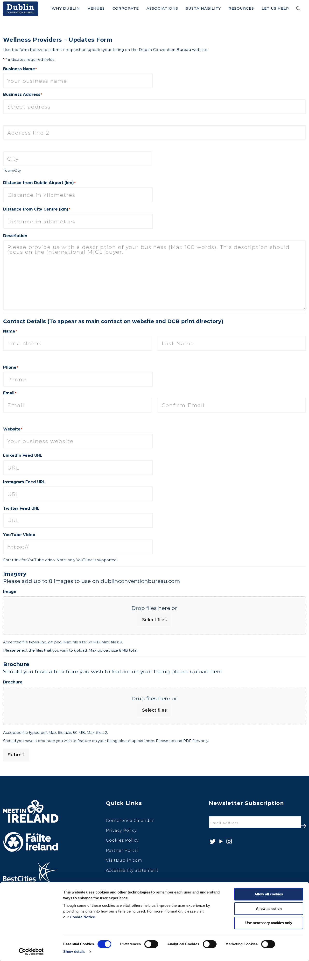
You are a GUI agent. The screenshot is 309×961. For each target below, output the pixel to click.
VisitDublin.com (124, 860)
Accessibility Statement (132, 870)
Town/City (12, 170)
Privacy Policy (121, 830)
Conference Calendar (130, 820)
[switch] (151, 944)
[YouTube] (220, 841)
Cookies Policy (122, 840)
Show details (74, 951)
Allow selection (269, 908)
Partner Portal (122, 850)
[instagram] (228, 841)
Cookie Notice (82, 917)
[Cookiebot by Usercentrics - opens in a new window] (31, 951)
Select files (154, 619)
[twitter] (212, 841)
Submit (16, 754)
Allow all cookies (268, 894)
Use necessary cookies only (268, 923)
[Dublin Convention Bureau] (20, 8)
